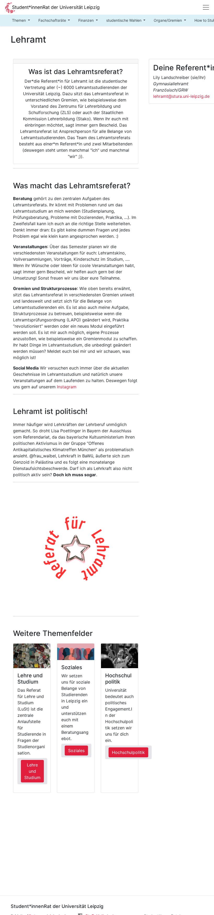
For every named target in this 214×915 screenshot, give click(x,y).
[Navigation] (206, 7)
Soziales (76, 750)
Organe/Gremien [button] (168, 20)
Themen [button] (19, 20)
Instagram (66, 386)
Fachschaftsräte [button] (52, 20)
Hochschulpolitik (128, 752)
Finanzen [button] (86, 20)
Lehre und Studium (32, 771)
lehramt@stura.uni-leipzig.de (181, 96)
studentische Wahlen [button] (124, 20)
